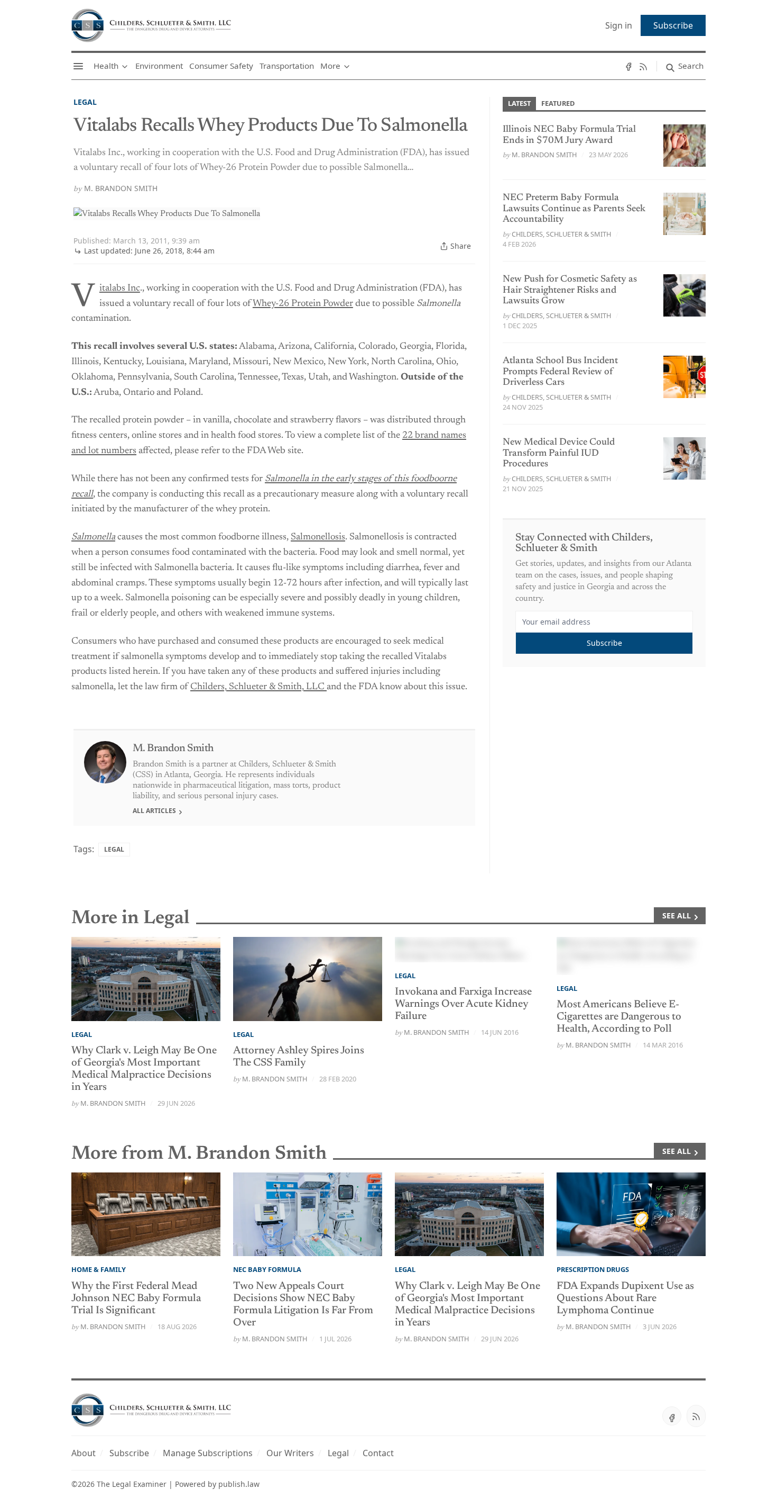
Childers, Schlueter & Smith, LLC (258, 687)
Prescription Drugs (593, 1269)
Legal (85, 102)
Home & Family (98, 1269)
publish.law (239, 1484)
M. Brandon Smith (121, 188)
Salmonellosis (318, 537)
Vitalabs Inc (119, 288)
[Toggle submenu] (125, 66)
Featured (558, 103)
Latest (519, 103)
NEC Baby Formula (267, 1269)
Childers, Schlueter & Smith (561, 234)
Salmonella (93, 537)
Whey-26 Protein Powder (303, 304)
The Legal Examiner (131, 1484)
